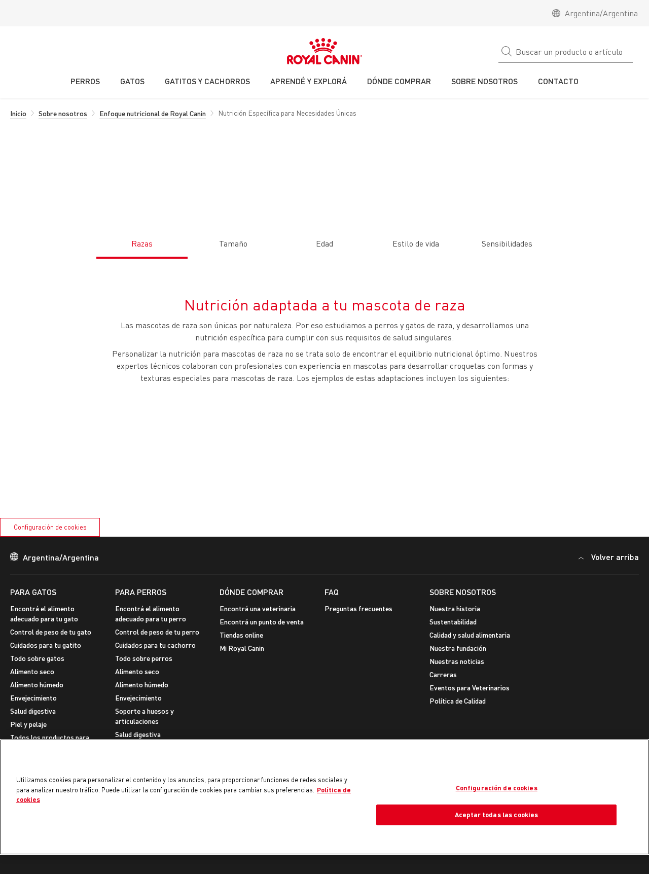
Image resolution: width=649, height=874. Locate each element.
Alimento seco (32, 671)
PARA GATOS (33, 592)
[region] (324, 797)
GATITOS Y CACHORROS (207, 81)
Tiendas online (241, 635)
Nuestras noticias (456, 661)
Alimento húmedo (36, 684)
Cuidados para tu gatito (45, 645)
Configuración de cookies (50, 527)
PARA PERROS (140, 592)
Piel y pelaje (28, 724)
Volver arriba (615, 557)
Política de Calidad (457, 700)
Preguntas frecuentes (358, 608)
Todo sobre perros (143, 658)
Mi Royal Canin (242, 648)
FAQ (331, 592)
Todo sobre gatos (37, 658)
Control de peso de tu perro (157, 631)
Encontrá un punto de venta (262, 621)
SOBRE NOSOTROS (462, 592)
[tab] (142, 238)
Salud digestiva (33, 711)
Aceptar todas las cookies (496, 815)
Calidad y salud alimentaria (469, 635)
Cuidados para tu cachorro (155, 645)
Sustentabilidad (453, 621)
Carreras (443, 674)
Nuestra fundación (457, 648)
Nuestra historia (454, 608)
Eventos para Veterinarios (469, 687)
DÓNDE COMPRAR (251, 592)
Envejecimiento (33, 697)
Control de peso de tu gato (50, 631)
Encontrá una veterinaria (258, 608)
